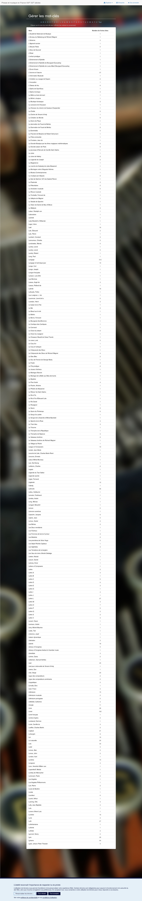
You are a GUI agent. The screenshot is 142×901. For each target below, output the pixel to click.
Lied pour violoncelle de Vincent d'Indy (41, 666)
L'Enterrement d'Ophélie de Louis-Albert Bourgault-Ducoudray (49, 66)
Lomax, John (33, 753)
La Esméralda (33, 130)
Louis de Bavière (34, 789)
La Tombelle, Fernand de (37, 195)
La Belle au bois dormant (37, 95)
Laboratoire (32, 214)
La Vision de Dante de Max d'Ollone (40, 205)
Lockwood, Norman (35, 721)
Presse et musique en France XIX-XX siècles (21, 2)
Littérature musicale (35, 695)
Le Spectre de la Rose (36, 421)
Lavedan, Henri (34, 302)
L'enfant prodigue (34, 56)
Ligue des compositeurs (36, 676)
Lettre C (31, 579)
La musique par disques (36, 176)
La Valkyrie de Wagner (36, 198)
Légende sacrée (34, 476)
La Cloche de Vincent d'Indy (38, 114)
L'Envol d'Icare (33, 69)
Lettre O (31, 605)
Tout (100, 22)
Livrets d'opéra (33, 718)
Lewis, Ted (32, 631)
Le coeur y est (33, 340)
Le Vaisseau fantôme (35, 437)
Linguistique (32, 682)
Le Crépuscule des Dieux (37, 350)
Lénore (31, 508)
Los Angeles (33, 779)
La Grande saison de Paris (37, 147)
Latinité (31, 289)
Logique (31, 731)
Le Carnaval (33, 327)
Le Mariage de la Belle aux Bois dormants (42, 376)
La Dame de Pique (35, 121)
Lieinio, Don (32, 669)
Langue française (34, 272)
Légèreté (32, 482)
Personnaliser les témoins (24, 893)
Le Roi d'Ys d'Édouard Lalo (37, 398)
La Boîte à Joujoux (35, 98)
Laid (30, 227)
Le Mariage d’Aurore (35, 372)
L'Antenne (32, 40)
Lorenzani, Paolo (34, 776)
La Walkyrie (32, 208)
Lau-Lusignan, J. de (35, 295)
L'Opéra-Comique (34, 92)
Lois (30, 744)
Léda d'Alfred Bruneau (36, 460)
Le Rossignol (33, 405)
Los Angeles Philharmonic (37, 782)
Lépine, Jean (33, 518)
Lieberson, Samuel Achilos (37, 660)
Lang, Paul (32, 256)
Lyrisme (31, 840)
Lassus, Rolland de (35, 285)
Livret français (33, 715)
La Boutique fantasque (36, 101)
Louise (31, 792)
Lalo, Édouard (33, 231)
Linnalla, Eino (33, 685)
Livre (30, 708)
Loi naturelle (33, 740)
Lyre (30, 837)
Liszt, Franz (32, 689)
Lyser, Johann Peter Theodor (38, 844)
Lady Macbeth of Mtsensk (37, 221)
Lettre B (31, 576)
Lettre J (31, 595)
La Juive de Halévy (35, 156)
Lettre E (31, 585)
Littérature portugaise (36, 698)
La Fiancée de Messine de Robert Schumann (43, 134)
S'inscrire (121, 3)
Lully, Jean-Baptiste (35, 805)
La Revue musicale (35, 192)
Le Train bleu (33, 424)
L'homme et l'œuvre (35, 72)
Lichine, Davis (33, 656)
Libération (32, 640)
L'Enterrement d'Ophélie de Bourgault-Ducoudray (45, 63)
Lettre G (31, 589)
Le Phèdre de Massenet (36, 389)
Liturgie (31, 705)
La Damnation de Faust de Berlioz (40, 127)
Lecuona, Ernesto (34, 456)
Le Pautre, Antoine (35, 385)
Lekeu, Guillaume (34, 492)
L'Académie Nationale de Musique (40, 34)
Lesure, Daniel (33, 560)
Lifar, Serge (32, 673)
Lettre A (31, 573)
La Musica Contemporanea (37, 172)
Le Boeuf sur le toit (35, 311)
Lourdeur (32, 795)
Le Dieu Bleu (33, 356)
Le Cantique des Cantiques (37, 324)
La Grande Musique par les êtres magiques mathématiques (48, 143)
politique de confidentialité (29, 897)
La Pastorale (33, 182)
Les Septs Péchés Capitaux (38, 544)
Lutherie (31, 827)
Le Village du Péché (35, 443)
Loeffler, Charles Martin (36, 727)
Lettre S (31, 615)
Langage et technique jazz (37, 263)
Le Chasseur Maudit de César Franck (41, 337)
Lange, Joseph (33, 269)
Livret (30, 711)
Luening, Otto (33, 802)
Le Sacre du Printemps (36, 411)
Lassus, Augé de (34, 282)
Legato (31, 469)
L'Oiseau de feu (34, 85)
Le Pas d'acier (33, 382)
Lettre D (31, 582)
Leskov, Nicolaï (33, 556)
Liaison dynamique (35, 637)
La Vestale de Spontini (36, 201)
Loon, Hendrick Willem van (37, 766)
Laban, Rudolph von (35, 211)
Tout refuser (42, 893)
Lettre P (31, 608)
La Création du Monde (36, 118)
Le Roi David (33, 402)
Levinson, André (34, 624)
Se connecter (134, 3)
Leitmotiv (32, 489)
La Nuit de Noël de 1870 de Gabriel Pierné (43, 179)
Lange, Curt (32, 266)
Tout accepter (54, 893)
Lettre (30, 569)
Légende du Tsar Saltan (36, 473)
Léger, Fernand (34, 479)
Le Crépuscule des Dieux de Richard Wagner (43, 353)
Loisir (30, 747)
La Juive (31, 153)
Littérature (32, 692)
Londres (31, 760)
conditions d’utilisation (50, 897)
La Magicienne (33, 163)
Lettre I (31, 592)
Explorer (109, 3)
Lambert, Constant (35, 237)
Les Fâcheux (33, 531)
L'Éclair (31, 53)
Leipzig (31, 485)
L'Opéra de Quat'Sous (36, 89)
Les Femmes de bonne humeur (39, 534)
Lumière (31, 815)
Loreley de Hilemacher (36, 773)
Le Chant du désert (35, 331)
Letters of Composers (36, 566)
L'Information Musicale (36, 76)
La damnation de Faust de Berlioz (40, 124)
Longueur (32, 763)
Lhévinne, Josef (34, 634)
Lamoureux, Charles (35, 240)
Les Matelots (33, 537)
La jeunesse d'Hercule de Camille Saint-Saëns (44, 150)
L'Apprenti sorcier (34, 43)
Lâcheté (31, 218)
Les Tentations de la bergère (38, 550)
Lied (30, 663)
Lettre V (31, 618)
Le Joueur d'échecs (35, 369)
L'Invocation (32, 82)
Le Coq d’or (32, 343)
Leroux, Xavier (33, 521)
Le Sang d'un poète (35, 414)
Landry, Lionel (33, 247)
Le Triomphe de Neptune (37, 434)
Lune (30, 818)
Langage (31, 260)
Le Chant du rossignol (36, 334)
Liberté (31, 644)
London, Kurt (33, 756)
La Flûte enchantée (35, 137)
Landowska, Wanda (35, 243)
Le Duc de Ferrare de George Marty (40, 360)
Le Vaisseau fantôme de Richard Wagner (42, 440)
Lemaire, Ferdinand (35, 495)
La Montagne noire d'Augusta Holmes (41, 169)
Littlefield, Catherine (35, 702)
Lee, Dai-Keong (34, 463)
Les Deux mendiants (35, 527)
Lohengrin (32, 734)
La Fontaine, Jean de (36, 140)
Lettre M (31, 602)
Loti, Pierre (32, 786)
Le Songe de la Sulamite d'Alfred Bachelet (42, 418)
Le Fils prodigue (34, 366)
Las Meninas (33, 279)
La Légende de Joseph (36, 160)
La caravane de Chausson (37, 105)
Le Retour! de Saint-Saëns (37, 392)
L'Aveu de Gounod (35, 50)
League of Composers (36, 447)
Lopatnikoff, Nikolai (35, 769)
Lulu (30, 808)
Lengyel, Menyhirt (34, 505)
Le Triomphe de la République (38, 431)
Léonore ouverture (35, 511)
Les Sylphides (33, 547)
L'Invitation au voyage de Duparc (39, 79)
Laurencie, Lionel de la (36, 298)
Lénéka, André (33, 498)
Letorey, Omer (33, 563)
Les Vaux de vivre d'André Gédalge (40, 553)
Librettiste (32, 653)
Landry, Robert (33, 253)
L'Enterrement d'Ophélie (37, 59)
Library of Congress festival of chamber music (44, 650)
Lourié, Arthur (33, 798)
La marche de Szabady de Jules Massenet (43, 166)
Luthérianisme (33, 824)
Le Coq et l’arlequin (35, 347)
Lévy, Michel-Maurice (36, 627)
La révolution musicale (36, 189)
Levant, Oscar (33, 621)
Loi (30, 737)
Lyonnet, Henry (34, 834)
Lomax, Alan (33, 750)
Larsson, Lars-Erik (35, 276)
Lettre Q (31, 611)
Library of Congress (35, 647)
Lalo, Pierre (32, 234)
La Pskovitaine (33, 185)
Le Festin (32, 363)
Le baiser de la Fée (35, 305)
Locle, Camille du (34, 724)
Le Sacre (32, 408)
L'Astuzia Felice (34, 47)
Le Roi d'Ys (32, 395)
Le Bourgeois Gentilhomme (38, 321)
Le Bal (31, 308)
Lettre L (31, 598)
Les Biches (32, 524)
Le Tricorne (32, 427)
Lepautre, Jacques (35, 514)
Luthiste (31, 831)
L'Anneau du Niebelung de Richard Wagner (43, 37)
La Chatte (32, 111)
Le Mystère (32, 379)
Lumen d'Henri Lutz (35, 811)
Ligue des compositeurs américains (40, 679)
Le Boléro (32, 314)
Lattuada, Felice (34, 292)
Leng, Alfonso (33, 502)
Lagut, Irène (33, 224)
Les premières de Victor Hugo (38, 540)
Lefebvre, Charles (34, 466)
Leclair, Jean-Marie (35, 450)
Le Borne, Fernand (35, 318)
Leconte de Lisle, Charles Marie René (41, 453)
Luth (30, 821)
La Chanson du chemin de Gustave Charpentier (44, 108)
